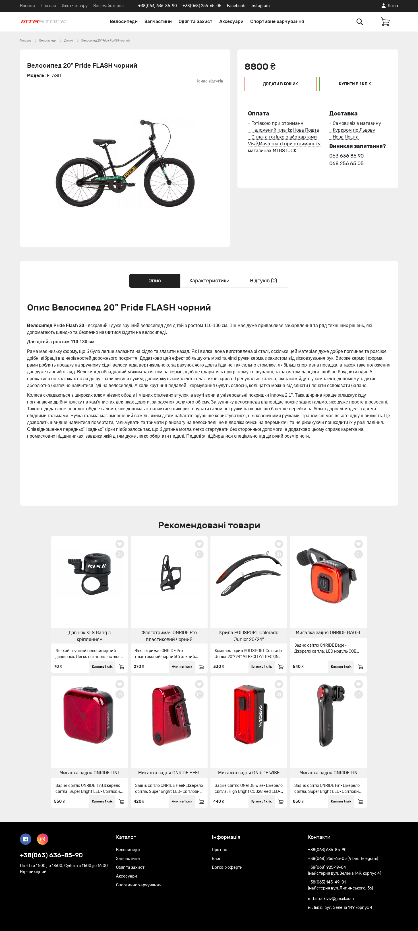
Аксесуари (231, 21)
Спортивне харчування (277, 21)
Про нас (48, 5)
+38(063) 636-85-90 (157, 5)
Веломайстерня (108, 5)
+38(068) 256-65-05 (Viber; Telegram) (343, 858)
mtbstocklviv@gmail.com (331, 898)
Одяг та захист (195, 21)
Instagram (260, 5)
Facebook (236, 5)
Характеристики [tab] (209, 281)
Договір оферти (227, 867)
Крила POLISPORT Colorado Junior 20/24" (248, 636)
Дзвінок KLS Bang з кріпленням (90, 636)
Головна (25, 40)
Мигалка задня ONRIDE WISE (249, 772)
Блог (216, 858)
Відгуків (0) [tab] (263, 281)
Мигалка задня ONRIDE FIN (328, 772)
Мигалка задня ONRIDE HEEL (169, 772)
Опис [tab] (154, 281)
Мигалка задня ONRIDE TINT (89, 772)
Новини (27, 5)
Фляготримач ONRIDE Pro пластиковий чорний (169, 636)
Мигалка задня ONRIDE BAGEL (328, 632)
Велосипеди (124, 21)
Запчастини (158, 21)
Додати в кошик (280, 84)
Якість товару (75, 5)
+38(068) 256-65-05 (202, 5)
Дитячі (68, 40)
